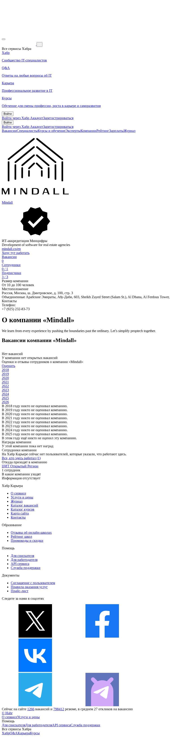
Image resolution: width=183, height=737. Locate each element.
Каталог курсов (22, 509)
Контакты (18, 517)
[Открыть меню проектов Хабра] (3, 39)
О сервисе (18, 493)
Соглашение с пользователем (33, 583)
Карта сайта (20, 513)
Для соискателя (22, 556)
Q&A (14, 733)
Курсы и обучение (51, 131)
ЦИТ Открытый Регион (20, 466)
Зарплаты (116, 131)
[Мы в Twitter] (35, 636)
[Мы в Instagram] (102, 671)
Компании (88, 131)
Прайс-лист (19, 591)
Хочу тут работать (15, 253)
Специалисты (27, 131)
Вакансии (9, 131)
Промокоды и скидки (27, 540)
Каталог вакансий (24, 505)
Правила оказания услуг (29, 587)
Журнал (129, 131)
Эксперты (73, 131)
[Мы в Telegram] (35, 705)
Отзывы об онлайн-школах (31, 532)
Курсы (35, 733)
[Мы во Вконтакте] (35, 671)
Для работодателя (24, 560)
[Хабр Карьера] (19, 44)
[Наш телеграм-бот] (102, 705)
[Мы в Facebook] (102, 636)
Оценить (8, 366)
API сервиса (20, 564)
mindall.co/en (11, 249)
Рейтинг (102, 131)
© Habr (7, 713)
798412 (58, 709)
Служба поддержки (25, 568)
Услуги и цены (22, 497)
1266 (30, 709)
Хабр (6, 733)
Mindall (7, 202)
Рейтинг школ (21, 536)
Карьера (24, 733)
